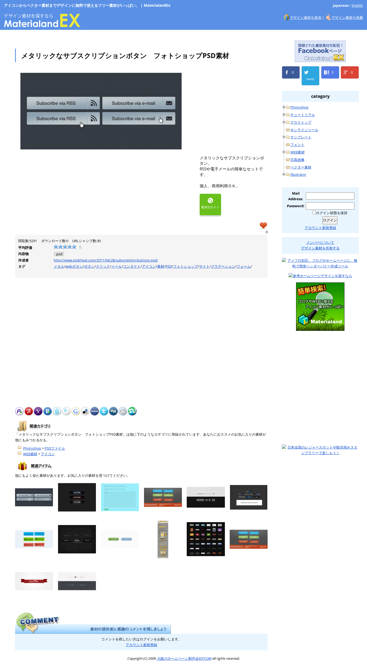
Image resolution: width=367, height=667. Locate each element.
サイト (204, 266)
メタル (59, 266)
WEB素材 (30, 453)
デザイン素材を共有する (320, 248)
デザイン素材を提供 (305, 17)
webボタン (74, 266)
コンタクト (132, 266)
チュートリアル (302, 114)
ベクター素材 (300, 167)
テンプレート (300, 137)
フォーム (244, 266)
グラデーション (223, 266)
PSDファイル (55, 448)
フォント (297, 144)
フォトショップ (185, 266)
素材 (160, 266)
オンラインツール (304, 129)
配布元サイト (210, 207)
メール (116, 266)
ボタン (89, 266)
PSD (168, 266)
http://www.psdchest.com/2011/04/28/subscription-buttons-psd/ (106, 260)
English (357, 5)
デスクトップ (300, 122)
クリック (103, 266)
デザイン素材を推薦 (347, 17)
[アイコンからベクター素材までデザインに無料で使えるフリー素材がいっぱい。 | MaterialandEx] (42, 24)
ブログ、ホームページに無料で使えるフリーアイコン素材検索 (320, 306)
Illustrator (298, 174)
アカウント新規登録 (141, 644)
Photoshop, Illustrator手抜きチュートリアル (320, 360)
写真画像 (297, 159)
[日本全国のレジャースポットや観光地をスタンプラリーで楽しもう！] (320, 450)
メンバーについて (320, 242)
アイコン (149, 266)
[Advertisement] (245, 110)
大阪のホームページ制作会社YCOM (320, 414)
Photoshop (32, 448)
